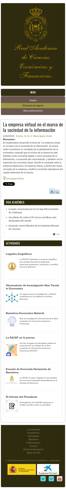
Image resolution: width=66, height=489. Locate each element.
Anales (33, 100)
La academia (33, 429)
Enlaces (34, 446)
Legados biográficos (19, 253)
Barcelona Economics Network (25, 313)
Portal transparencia (33, 449)
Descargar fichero (15, 178)
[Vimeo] (51, 481)
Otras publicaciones (33, 110)
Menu (33, 92)
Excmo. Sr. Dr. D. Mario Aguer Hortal (34, 136)
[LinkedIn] (43, 481)
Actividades (33, 436)
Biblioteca (33, 439)
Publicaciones (33, 443)
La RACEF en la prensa (20, 337)
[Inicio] (33, 22)
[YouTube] (60, 481)
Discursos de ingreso (33, 105)
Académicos (33, 433)
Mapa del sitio (34, 452)
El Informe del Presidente (21, 396)
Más (58, 234)
